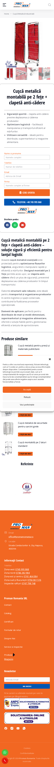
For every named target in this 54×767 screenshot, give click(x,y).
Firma (6, 181)
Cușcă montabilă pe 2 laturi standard (32, 444)
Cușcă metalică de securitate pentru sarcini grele (32, 424)
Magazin (8, 659)
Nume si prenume (12, 153)
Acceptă (27, 389)
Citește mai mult (25, 415)
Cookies (27, 748)
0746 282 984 (23, 572)
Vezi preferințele (27, 405)
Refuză (27, 397)
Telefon (7, 162)
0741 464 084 (30, 576)
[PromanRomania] (27, 211)
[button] (49, 359)
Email (6, 172)
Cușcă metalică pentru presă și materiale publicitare (34, 347)
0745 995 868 (22, 569)
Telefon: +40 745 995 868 (29, 202)
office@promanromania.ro (21, 536)
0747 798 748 (28, 583)
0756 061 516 (34, 580)
